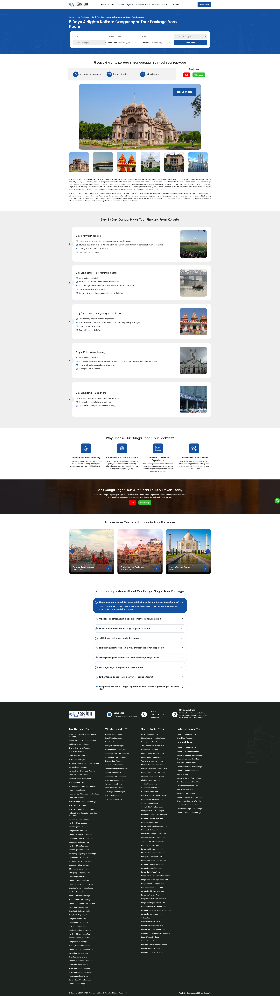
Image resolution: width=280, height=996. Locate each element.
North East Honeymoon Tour (80, 934)
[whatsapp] (277, 500)
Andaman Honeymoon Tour (188, 770)
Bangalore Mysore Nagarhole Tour (154, 826)
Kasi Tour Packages (76, 782)
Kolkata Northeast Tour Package (81, 809)
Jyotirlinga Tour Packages (115, 792)
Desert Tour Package (77, 984)
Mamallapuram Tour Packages (153, 738)
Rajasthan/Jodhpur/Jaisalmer (80, 972)
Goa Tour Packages (112, 742)
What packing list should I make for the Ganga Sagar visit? (129, 657)
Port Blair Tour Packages (186, 763)
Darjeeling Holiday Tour (78, 877)
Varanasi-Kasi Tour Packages (80, 775)
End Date (146, 42)
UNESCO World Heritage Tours (152, 753)
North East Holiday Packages (80, 896)
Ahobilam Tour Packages (150, 780)
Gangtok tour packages (78, 831)
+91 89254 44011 (157, 717)
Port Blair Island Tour (185, 789)
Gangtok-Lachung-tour (78, 957)
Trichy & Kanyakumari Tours (152, 761)
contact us (174, 4)
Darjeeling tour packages (78, 827)
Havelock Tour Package (186, 793)
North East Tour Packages (79, 846)
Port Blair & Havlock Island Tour (189, 782)
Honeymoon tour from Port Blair (189, 801)
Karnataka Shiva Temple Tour (152, 891)
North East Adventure (77, 892)
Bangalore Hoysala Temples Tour (153, 906)
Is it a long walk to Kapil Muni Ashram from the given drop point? (131, 647)
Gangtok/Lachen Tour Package (81, 949)
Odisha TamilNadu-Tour (150, 922)
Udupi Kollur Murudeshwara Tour (153, 899)
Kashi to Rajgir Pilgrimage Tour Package (84, 794)
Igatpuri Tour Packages (114, 765)
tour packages (124, 4)
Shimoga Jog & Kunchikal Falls (152, 841)
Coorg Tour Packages (149, 803)
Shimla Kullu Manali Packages (80, 748)
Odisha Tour (146, 918)
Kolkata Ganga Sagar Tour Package (82, 801)
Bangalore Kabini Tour (149, 822)
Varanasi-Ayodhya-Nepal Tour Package (84, 763)
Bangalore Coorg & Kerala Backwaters (155, 876)
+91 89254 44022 (157, 715)
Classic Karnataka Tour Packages (154, 795)
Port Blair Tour (182, 774)
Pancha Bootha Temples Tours (153, 772)
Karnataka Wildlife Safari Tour (152, 864)
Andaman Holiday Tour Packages (190, 767)
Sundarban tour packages (79, 819)
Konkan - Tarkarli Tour (113, 784)
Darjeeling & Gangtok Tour (79, 850)
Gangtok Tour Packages (78, 942)
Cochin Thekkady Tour (149, 788)
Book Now (204, 4)
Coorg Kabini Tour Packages (152, 807)
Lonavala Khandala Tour (114, 772)
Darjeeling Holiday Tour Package (81, 838)
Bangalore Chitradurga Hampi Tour (154, 880)
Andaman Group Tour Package (189, 812)
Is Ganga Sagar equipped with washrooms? (121, 667)
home (103, 4)
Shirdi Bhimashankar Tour (114, 799)
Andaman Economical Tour (187, 786)
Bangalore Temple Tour (150, 895)
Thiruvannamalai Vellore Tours (152, 746)
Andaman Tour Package (186, 747)
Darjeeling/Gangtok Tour (78, 907)
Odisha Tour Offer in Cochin (152, 952)
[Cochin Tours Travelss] (80, 4)
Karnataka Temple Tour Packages (154, 815)
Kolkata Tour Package (77, 805)
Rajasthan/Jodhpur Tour (78, 965)
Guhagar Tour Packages (114, 746)
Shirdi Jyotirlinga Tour (113, 795)
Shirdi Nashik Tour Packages (115, 788)
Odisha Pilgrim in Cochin (150, 948)
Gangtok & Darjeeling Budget (80, 911)
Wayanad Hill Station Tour (151, 830)
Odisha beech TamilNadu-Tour (153, 929)
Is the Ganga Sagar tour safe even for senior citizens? (126, 677)
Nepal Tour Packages (185, 738)
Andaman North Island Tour (187, 805)
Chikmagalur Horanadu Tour (152, 887)
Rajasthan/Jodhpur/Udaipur (79, 968)
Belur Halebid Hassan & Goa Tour (153, 860)
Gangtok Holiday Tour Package (81, 834)
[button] (135, 147)
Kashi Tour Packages (77, 790)
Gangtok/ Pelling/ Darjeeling (79, 865)
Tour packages (82, 17)
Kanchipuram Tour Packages (152, 742)
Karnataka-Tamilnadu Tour (151, 914)
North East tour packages (78, 823)
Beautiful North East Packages (80, 899)
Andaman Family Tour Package (189, 778)
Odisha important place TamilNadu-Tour (157, 933)
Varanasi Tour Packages (78, 767)
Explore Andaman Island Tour (188, 759)
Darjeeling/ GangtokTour (78, 953)
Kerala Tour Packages (149, 734)
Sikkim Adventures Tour (78, 869)
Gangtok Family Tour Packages (81, 888)
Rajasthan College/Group (78, 976)
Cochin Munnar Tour (149, 784)
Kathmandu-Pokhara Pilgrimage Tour (83, 786)
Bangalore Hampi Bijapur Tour (152, 883)
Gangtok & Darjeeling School (80, 915)
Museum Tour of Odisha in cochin (154, 945)
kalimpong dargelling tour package (82, 854)
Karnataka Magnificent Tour (152, 868)
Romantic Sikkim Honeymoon (80, 861)
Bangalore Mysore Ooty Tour (152, 799)
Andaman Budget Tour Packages (190, 755)
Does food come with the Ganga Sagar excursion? (124, 628)
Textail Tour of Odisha (149, 941)
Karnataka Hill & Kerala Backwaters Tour (156, 910)
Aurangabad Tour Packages (115, 749)
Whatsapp (198, 75)
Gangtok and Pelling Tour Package (82, 903)
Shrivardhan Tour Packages (115, 757)
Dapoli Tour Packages (113, 738)
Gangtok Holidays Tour (77, 919)
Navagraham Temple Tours (151, 757)
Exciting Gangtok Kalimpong (79, 945)
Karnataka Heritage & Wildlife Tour (154, 834)
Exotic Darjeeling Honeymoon (80, 930)
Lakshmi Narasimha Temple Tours (154, 769)
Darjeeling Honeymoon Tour (79, 857)
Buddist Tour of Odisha (150, 937)
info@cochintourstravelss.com (125, 716)
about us (112, 4)
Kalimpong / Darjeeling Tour (79, 873)
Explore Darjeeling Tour (77, 926)
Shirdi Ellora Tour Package (78, 756)
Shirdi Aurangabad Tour (114, 780)
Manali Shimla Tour (76, 752)
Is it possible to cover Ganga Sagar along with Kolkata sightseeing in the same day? (139, 687)
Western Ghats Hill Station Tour (153, 837)
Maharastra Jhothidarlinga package (82, 740)
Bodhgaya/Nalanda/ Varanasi (80, 961)
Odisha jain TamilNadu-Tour (152, 925)
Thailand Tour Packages (186, 734)
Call (186, 75)
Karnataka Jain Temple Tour (152, 818)
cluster (164, 4)
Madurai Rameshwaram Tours (152, 765)
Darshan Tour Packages (114, 761)
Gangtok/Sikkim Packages (79, 880)
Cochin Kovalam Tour (149, 792)
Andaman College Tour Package (189, 809)
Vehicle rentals (141, 4)
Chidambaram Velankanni (151, 749)
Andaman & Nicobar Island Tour (189, 751)
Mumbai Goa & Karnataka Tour (153, 853)
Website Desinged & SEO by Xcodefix (195, 993)
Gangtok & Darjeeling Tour (79, 842)
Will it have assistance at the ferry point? (120, 638)
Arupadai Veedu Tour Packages (153, 776)
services (155, 4)
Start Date (112, 42)
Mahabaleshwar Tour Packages (117, 753)
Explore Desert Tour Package (80, 980)
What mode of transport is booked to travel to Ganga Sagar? (130, 618)
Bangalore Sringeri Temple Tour (153, 903)
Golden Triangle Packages (79, 744)
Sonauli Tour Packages (77, 798)
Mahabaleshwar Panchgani (115, 776)
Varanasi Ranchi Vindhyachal (80, 779)
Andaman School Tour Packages (189, 797)
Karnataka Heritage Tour (150, 872)
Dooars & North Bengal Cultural (81, 884)
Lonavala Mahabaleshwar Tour (116, 769)
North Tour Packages (100, 17)
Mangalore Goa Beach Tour (151, 857)
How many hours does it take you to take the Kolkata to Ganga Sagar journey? (139, 602)
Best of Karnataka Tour (150, 845)
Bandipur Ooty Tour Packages (152, 811)
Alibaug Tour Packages (113, 734)
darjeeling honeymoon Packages (81, 938)
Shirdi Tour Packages (77, 759)
